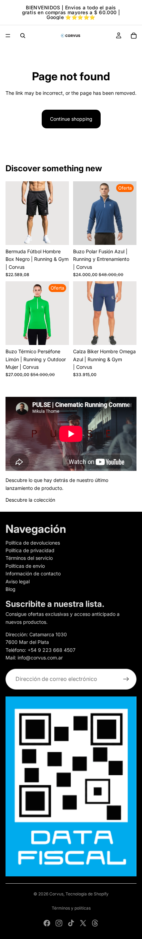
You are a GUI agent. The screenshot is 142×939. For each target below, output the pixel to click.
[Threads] (95, 923)
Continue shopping (71, 119)
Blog (11, 589)
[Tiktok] (71, 923)
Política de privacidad (30, 550)
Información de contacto (33, 573)
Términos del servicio (29, 558)
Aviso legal (18, 581)
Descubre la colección (30, 500)
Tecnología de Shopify (87, 893)
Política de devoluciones (33, 542)
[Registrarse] (126, 679)
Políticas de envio (25, 565)
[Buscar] (22, 35)
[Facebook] (47, 923)
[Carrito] (133, 35)
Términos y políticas (71, 908)
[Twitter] (83, 923)
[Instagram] (59, 923)
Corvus (56, 893)
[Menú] (8, 36)
